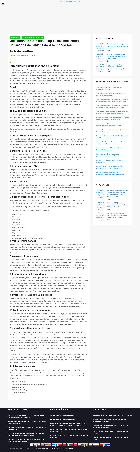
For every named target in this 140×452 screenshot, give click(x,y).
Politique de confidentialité (65, 448)
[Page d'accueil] (70, 1)
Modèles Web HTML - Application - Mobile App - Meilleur (112, 415)
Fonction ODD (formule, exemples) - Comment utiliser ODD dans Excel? (117, 205)
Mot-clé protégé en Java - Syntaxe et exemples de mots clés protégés (117, 56)
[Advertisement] (70, 18)
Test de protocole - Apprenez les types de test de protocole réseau (117, 46)
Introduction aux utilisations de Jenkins (22, 55)
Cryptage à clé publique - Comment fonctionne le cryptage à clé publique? (116, 67)
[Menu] (3, 3)
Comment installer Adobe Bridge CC (62, 415)
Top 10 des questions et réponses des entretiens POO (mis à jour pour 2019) (117, 215)
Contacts (52, 448)
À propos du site (43, 448)
